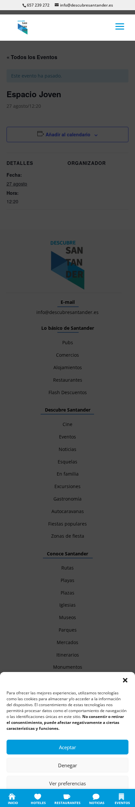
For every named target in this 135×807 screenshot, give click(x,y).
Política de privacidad (74, 798)
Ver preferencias (67, 783)
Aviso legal (107, 798)
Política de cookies (35, 798)
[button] (125, 680)
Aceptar (67, 747)
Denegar (67, 765)
